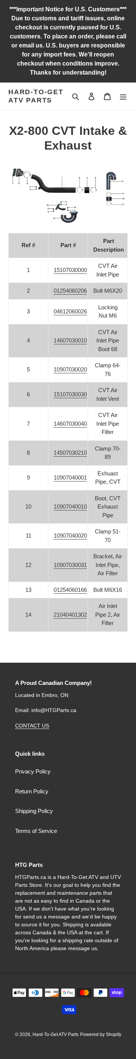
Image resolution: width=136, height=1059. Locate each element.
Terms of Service (36, 831)
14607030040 (70, 423)
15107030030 (70, 394)
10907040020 (70, 535)
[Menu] (123, 96)
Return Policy (31, 791)
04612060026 (70, 311)
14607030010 (70, 340)
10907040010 (70, 506)
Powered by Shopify (100, 1034)
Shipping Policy (34, 811)
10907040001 (70, 477)
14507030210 (70, 452)
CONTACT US (32, 726)
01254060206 (70, 290)
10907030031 (70, 565)
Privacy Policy (33, 771)
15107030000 (70, 270)
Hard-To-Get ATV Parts (35, 96)
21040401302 (70, 614)
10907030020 (70, 369)
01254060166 (70, 590)
